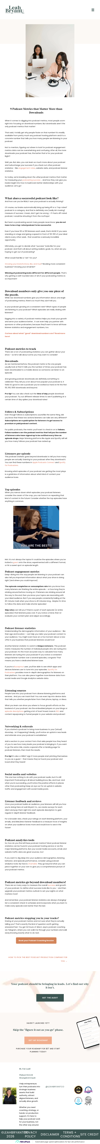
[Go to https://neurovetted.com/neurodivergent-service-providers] (78, 1090)
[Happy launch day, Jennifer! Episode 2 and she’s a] (60, 1093)
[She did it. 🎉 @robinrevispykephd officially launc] (60, 1100)
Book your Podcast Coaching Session (36, 940)
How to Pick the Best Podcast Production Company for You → (37, 958)
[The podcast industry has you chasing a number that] (50, 1100)
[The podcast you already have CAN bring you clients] (50, 1093)
